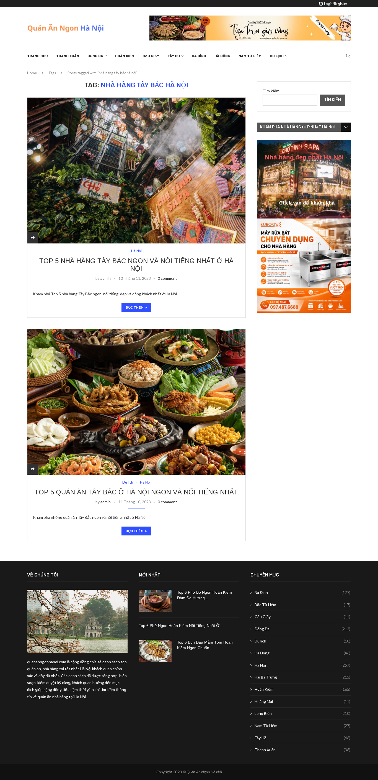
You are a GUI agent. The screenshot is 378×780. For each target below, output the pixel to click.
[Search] (348, 56)
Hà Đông (222, 56)
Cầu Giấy (151, 56)
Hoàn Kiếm (124, 56)
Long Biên (302, 713)
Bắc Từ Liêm (302, 604)
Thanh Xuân (67, 56)
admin (105, 278)
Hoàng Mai (302, 701)
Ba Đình (199, 56)
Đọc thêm (135, 307)
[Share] (33, 237)
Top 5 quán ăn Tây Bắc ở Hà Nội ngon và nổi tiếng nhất (136, 492)
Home (32, 73)
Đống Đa (95, 56)
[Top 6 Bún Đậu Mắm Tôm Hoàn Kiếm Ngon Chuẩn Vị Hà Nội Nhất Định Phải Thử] (155, 651)
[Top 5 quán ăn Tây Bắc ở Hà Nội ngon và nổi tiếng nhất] (136, 402)
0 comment (167, 278)
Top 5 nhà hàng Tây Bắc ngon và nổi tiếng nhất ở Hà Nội (136, 264)
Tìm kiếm (271, 90)
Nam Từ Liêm (250, 56)
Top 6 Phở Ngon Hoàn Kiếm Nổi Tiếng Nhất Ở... (181, 625)
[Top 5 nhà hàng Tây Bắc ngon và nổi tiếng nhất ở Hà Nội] (136, 170)
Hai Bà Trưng (302, 677)
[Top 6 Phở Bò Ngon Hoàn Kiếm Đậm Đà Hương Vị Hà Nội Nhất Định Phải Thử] (155, 601)
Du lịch (277, 56)
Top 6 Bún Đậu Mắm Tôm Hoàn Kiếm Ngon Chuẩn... (205, 645)
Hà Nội (302, 665)
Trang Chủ (37, 56)
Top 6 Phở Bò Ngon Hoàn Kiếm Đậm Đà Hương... (204, 595)
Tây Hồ (173, 56)
